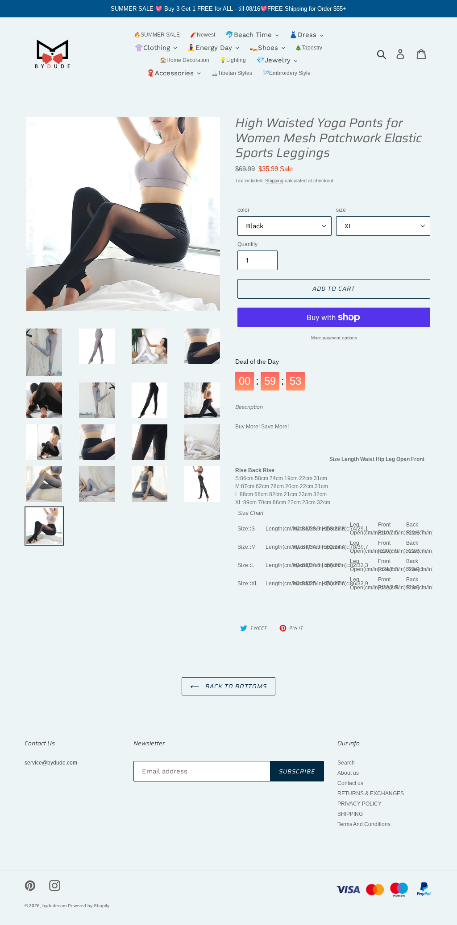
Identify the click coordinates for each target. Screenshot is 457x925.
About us (348, 773)
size (341, 210)
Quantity (247, 244)
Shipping (274, 180)
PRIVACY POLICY (359, 804)
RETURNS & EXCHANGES (370, 793)
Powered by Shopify (88, 905)
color (243, 210)
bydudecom (54, 905)
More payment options (334, 337)
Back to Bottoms (235, 686)
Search (346, 763)
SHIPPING (350, 814)
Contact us (350, 783)
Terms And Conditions (364, 824)
